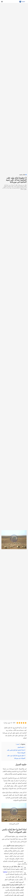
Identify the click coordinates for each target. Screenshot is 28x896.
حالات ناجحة (22, 174)
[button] (2, 1)
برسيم (5, 872)
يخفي (18, 744)
